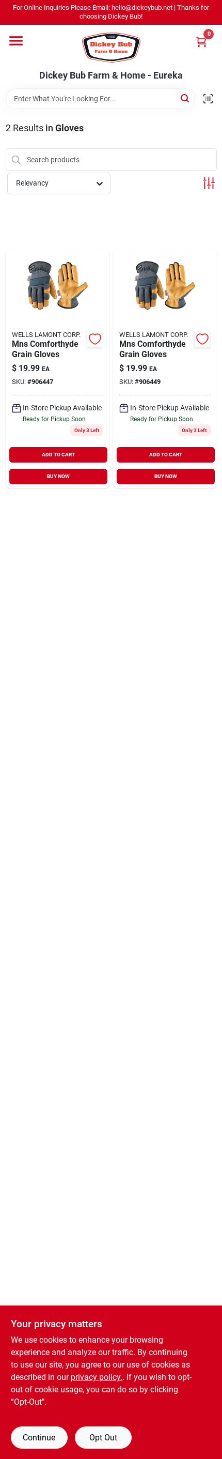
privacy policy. (96, 1377)
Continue (39, 1437)
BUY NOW (58, 476)
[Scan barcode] (208, 98)
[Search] (185, 97)
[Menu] (16, 41)
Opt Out (103, 1437)
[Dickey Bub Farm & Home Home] (111, 47)
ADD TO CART (58, 454)
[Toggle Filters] (209, 183)
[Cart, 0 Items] (201, 41)
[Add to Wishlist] (95, 339)
